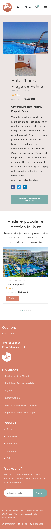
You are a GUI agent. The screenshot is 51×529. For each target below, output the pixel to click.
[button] (45, 7)
